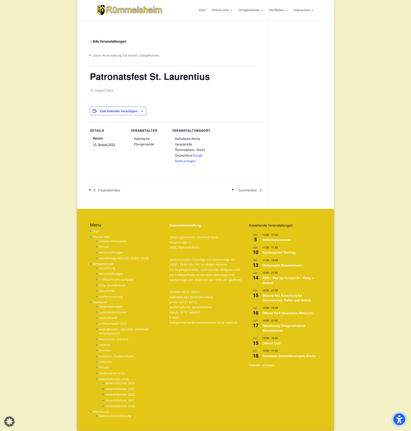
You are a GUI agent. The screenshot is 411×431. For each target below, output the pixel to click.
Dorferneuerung (110, 297)
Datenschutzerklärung (115, 416)
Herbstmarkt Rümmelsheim (282, 265)
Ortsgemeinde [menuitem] (249, 10)
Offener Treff (271, 343)
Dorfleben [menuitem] (276, 10)
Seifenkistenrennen (113, 312)
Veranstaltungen (111, 252)
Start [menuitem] (202, 10)
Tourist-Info (101, 237)
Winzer (104, 247)
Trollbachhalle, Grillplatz (116, 279)
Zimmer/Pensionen (112, 241)
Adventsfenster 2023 (120, 389)
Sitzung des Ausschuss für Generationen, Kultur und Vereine (286, 297)
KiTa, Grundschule (112, 285)
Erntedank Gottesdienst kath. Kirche (289, 356)
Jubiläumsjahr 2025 (113, 324)
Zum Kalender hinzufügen (119, 111)
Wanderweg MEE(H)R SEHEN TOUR (124, 258)
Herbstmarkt (108, 318)
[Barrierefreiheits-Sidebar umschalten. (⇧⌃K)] (399, 419)
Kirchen (104, 351)
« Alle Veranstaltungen (108, 41)
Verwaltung (107, 268)
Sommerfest (248, 190)
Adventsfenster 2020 (120, 406)
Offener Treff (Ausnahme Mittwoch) (287, 313)
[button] (9, 421)
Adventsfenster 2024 (120, 383)
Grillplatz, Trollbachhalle (116, 356)
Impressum (101, 412)
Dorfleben (100, 302)
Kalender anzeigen (261, 365)
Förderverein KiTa (112, 373)
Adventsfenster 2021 (120, 400)
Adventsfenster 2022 (120, 394)
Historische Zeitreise (113, 339)
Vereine (104, 345)
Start (96, 231)
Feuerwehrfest (108, 190)
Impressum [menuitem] (302, 10)
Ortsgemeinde (103, 264)
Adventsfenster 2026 (114, 379)
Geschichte (107, 291)
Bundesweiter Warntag (279, 252)
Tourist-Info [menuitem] (220, 10)
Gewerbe (105, 362)
